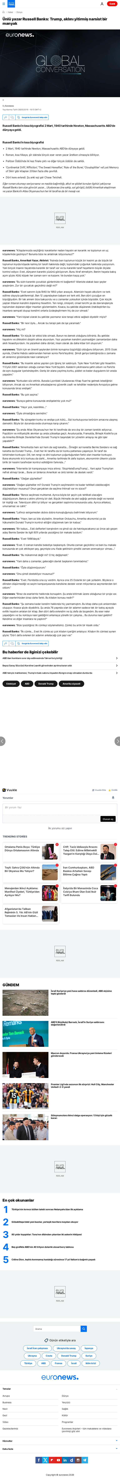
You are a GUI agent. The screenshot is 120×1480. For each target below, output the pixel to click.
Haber (10, 12)
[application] (60, 63)
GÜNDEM (10, 985)
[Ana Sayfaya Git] (11, 4)
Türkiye (28, 1363)
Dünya (19, 12)
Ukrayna (32, 1355)
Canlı (112, 3)
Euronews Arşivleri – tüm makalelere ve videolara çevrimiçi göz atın (86, 1430)
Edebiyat (11, 683)
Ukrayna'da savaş (66, 1348)
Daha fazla (7, 1449)
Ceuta (49, 1355)
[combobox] (60, 1329)
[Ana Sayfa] (3, 12)
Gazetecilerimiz (10, 1428)
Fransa (58, 1363)
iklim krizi (91, 1363)
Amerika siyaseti (71, 683)
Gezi (4, 1415)
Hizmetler (7, 1441)
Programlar (67, 1422)
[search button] (84, 1329)
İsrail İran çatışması (37, 1348)
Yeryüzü (66, 1402)
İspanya (89, 1348)
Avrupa (6, 1395)
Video (5, 1422)
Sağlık (65, 1408)
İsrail (74, 1363)
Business (6, 1402)
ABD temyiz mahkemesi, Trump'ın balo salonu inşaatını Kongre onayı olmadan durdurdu (47, 673)
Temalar (6, 1388)
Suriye (88, 1355)
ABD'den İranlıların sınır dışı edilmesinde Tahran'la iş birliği (32, 658)
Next (5, 1408)
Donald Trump (46, 683)
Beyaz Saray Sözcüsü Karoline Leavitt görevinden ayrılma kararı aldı (37, 665)
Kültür (65, 1415)
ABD (27, 683)
